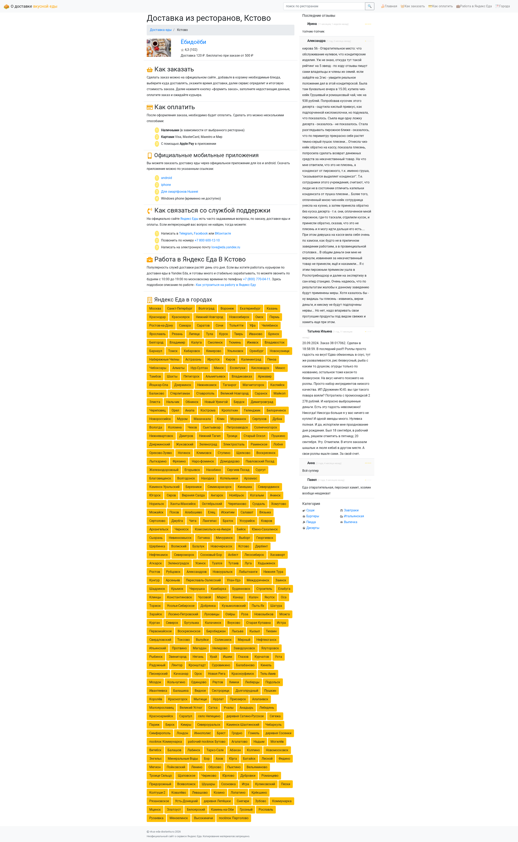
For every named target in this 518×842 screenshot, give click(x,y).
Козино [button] (219, 792)
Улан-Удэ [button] (234, 580)
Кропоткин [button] (230, 410)
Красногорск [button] (178, 699)
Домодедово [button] (230, 461)
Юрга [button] (233, 759)
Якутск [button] (269, 597)
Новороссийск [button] (160, 419)
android (166, 178)
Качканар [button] (181, 674)
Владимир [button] (177, 342)
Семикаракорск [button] (220, 487)
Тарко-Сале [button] (215, 750)
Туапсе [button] (217, 563)
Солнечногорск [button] (265, 427)
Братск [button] (228, 521)
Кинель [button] (266, 665)
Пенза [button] (271, 359)
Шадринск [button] (157, 589)
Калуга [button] (196, 342)
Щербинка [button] (157, 546)
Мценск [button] (155, 809)
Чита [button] (192, 521)
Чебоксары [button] (157, 368)
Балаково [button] (156, 393)
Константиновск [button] (179, 597)
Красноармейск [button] (161, 716)
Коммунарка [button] (282, 801)
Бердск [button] (239, 402)
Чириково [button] (208, 775)
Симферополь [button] (160, 733)
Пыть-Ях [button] (258, 606)
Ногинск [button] (184, 453)
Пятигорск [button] (192, 376)
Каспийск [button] (277, 385)
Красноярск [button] (181, 317)
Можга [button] (284, 614)
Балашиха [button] (181, 691)
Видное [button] (200, 691)
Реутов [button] (217, 682)
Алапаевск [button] (260, 699)
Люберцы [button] (252, 682)
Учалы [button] (229, 708)
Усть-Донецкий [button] (186, 801)
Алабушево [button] (193, 512)
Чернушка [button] (197, 589)
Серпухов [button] (259, 419)
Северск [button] (172, 623)
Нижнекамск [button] (207, 385)
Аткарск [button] (155, 563)
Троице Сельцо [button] (160, 775)
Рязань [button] (177, 334)
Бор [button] (207, 759)
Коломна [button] (175, 427)
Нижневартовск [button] (161, 436)
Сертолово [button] (157, 521)
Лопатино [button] (238, 792)
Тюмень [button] (235, 342)
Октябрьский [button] (212, 504)
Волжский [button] (178, 546)
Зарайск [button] (155, 614)
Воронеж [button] (227, 308)
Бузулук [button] (198, 546)
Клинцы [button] (155, 597)
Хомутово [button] (278, 504)
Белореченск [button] (276, 410)
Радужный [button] (157, 665)
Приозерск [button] (238, 699)
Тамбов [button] (155, 376)
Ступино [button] (224, 453)
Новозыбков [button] (263, 614)
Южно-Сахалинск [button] (265, 529)
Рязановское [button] (159, 801)
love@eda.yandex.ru (225, 247)
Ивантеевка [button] (158, 691)
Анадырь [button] (246, 708)
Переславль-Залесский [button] (203, 580)
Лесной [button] (267, 759)
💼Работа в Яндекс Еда (474, 6)
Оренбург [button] (256, 351)
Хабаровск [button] (192, 351)
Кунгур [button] (154, 580)
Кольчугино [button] (176, 682)
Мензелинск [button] (179, 818)
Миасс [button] (280, 368)
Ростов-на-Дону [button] (161, 325)
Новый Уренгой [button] (216, 402)
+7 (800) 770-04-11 (256, 279)
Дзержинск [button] (182, 385)
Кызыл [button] (254, 631)
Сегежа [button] (275, 716)
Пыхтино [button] (234, 767)
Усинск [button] (200, 563)
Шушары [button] (208, 784)
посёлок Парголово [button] (233, 818)
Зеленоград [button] (208, 444)
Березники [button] (194, 487)
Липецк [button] (194, 334)
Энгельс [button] (155, 759)
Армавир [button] (265, 376)
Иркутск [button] (213, 359)
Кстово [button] (243, 546)
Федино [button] (284, 759)
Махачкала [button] (202, 419)
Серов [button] (171, 495)
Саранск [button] (261, 393)
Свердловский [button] (160, 640)
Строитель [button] (264, 589)
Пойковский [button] (176, 767)
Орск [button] (198, 674)
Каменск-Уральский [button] (164, 487)
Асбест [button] (233, 555)
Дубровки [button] (247, 775)
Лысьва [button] (237, 631)
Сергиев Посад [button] (238, 470)
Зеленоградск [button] (178, 563)
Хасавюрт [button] (277, 555)
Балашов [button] (174, 750)
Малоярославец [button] (161, 708)
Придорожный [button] (160, 784)
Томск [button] (173, 351)
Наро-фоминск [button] (203, 461)
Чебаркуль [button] (273, 725)
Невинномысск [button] (180, 538)
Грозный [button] (246, 809)
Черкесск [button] (182, 529)
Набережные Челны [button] (164, 359)
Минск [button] (219, 368)
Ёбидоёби (193, 42)
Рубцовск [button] (173, 572)
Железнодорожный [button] (163, 470)
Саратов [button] (203, 325)
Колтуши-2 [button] (157, 792)
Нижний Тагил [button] (210, 436)
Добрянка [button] (208, 606)
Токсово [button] (183, 640)
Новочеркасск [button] (221, 546)
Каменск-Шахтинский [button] (242, 725)
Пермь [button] (274, 317)
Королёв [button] (155, 699)
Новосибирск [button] (239, 317)
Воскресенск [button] (266, 453)
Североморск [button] (184, 555)
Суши (310, 510)
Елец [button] (211, 512)
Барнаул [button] (155, 351)
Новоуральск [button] (223, 572)
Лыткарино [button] (158, 461)
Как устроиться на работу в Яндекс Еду (226, 285)
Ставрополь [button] (205, 393)
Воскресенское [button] (189, 631)
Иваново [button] (255, 334)
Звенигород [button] (178, 657)
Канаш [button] (238, 597)
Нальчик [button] (172, 402)
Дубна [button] (277, 419)
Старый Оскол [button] (254, 436)
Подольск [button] (272, 682)
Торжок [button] (155, 606)
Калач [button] (253, 597)
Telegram (185, 233)
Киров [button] (230, 359)
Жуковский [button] (184, 444)
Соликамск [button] (223, 640)
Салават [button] (247, 512)
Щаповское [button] (186, 775)
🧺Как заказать (412, 6)
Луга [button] (248, 563)
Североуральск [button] (208, 725)
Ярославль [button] (157, 334)
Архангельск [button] (159, 529)
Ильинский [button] (157, 648)
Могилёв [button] (277, 742)
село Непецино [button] (209, 716)
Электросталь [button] (234, 444)
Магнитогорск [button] (253, 385)
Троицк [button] (232, 436)
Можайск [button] (156, 512)
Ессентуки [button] (237, 368)
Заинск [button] (280, 580)
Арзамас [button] (250, 478)
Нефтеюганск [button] (266, 640)
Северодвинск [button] (268, 487)
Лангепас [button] (210, 521)
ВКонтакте (223, 233)
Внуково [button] (233, 623)
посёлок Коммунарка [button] (165, 742)
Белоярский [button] (196, 809)
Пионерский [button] (158, 674)
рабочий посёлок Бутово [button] (206, 742)
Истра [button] (281, 623)
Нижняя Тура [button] (273, 572)
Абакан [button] (235, 750)
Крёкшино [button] (259, 792)
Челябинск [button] (270, 325)
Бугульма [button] (191, 623)
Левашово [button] (200, 792)
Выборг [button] (244, 538)
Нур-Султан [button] (199, 368)
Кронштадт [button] (197, 665)
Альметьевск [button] (216, 376)
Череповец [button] (157, 410)
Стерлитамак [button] (180, 393)
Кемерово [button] (213, 351)
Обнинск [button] (192, 402)
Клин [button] (220, 419)
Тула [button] (209, 334)
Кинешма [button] (245, 487)
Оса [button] (284, 597)
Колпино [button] (253, 750)
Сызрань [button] (156, 538)
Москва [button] (155, 308)
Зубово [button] (260, 801)
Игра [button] (245, 784)
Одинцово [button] (198, 682)
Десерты (312, 528)
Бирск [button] (170, 725)
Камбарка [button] (218, 589)
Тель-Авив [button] (268, 674)
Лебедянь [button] (266, 708)
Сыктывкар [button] (212, 427)
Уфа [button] (252, 325)
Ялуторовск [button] (270, 648)
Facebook (201, 233)
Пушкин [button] (270, 691)
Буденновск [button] (241, 589)
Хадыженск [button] (266, 563)
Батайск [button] (249, 759)
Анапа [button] (189, 410)
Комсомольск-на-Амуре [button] (213, 529)
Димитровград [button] (262, 402)
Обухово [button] (214, 767)
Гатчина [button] (204, 538)
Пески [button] (285, 784)
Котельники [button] (229, 478)
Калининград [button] (251, 359)
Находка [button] (207, 478)
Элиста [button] (154, 402)
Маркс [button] (222, 597)
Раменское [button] (259, 444)
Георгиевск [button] (264, 538)
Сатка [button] (213, 708)
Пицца (311, 522)
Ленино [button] (196, 767)
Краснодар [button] (157, 317)
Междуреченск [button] (258, 580)
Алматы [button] (178, 368)
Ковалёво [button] (178, 792)
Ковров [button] (266, 521)
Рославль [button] (266, 809)
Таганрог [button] (230, 385)
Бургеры (312, 516)
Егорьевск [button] (192, 470)
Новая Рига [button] (216, 674)
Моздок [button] (155, 682)
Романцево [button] (269, 775)
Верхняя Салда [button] (193, 495)
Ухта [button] (278, 657)
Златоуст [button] (174, 809)
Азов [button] (219, 759)
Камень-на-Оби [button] (222, 809)
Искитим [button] (228, 512)
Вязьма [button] (265, 512)
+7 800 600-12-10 (207, 240)
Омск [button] (259, 317)
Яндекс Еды (189, 219)
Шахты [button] (172, 376)
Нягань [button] (198, 657)
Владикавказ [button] (242, 376)
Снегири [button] (243, 801)
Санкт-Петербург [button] (179, 308)
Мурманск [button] (238, 419)
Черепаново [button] (237, 504)
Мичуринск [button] (224, 538)
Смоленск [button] (215, 342)
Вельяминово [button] (257, 767)
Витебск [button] (155, 750)
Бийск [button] (241, 529)
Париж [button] (154, 725)
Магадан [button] (199, 648)
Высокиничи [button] (203, 818)
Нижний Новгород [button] (209, 317)
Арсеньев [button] (173, 580)
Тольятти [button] (236, 325)
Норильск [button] (156, 504)
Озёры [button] (230, 614)
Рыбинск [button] (156, 657)
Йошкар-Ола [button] (158, 385)
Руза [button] (244, 614)
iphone (166, 185)
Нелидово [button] (219, 648)
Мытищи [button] (200, 699)
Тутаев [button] (233, 563)
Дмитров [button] (186, 436)
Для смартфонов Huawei (179, 192)
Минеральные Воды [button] (183, 759)
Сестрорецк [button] (220, 691)
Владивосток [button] (275, 342)
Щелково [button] (243, 453)
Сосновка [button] (228, 784)
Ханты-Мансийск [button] (183, 504)
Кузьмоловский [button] (234, 606)
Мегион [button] (155, 767)
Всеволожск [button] (186, 784)
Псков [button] (174, 512)
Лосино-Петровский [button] (183, 614)
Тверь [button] (238, 334)
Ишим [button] (227, 657)
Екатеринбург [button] (250, 308)
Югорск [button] (155, 495)
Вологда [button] (155, 427)
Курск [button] (223, 334)
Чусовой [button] (204, 597)
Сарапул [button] (185, 716)
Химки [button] (234, 682)
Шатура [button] (276, 606)
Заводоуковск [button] (244, 648)
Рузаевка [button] (156, 818)
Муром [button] (182, 419)
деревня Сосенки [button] (278, 733)
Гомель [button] (253, 733)
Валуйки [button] (202, 640)
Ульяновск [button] (235, 351)
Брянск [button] (273, 334)
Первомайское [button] (160, 631)
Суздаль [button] (258, 504)
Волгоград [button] (206, 308)
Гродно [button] (237, 733)
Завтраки (351, 510)
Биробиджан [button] (216, 631)
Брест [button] (221, 733)
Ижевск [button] (253, 342)
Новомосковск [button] (277, 750)
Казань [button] (272, 308)
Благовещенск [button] (160, 478)
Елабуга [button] (284, 589)
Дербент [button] (261, 546)
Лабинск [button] (193, 750)
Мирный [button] (244, 640)
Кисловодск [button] (260, 368)
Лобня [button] (278, 444)
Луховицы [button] (211, 614)
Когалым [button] (257, 495)
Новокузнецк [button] (280, 351)
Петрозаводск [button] (237, 427)
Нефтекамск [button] (158, 555)
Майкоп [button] (280, 393)
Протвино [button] (179, 648)
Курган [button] (154, 623)
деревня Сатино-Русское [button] (245, 716)
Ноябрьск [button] (236, 495)
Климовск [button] (204, 453)
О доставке (33, 6)
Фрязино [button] (179, 461)
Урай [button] (213, 657)
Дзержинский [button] (159, 444)
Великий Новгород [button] (235, 393)
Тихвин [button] (271, 631)
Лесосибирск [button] (254, 555)
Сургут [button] (261, 470)
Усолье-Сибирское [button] (180, 606)
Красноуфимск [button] (242, 674)
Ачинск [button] (275, 495)
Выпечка (350, 522)
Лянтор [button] (177, 665)
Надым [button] (259, 742)
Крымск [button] (177, 589)
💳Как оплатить (440, 6)
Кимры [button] (186, 725)
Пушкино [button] (278, 436)
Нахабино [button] (213, 470)
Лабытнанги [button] (248, 572)
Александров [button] (197, 572)
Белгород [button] (156, 342)
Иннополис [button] (202, 733)
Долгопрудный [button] (247, 691)
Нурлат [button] (218, 699)
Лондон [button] (182, 733)
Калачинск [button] (213, 623)
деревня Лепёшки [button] (217, 801)
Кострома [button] (208, 410)
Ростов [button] (154, 572)
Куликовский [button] (265, 784)
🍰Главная (389, 6)
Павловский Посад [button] (260, 461)
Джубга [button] (177, 521)
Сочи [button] (219, 325)
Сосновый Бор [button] (211, 555)
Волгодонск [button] (186, 478)
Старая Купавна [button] (258, 623)
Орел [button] (175, 410)
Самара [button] (185, 325)
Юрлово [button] (228, 775)
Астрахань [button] (193, 359)
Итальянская (354, 516)
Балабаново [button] (245, 665)
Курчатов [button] (262, 657)
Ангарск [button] (217, 495)
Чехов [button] (192, 427)
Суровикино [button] (221, 665)
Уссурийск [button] (247, 521)
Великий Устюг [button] (191, 708)
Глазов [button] (243, 657)
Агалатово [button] (239, 742)
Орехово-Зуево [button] (160, 453)
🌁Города (502, 6)
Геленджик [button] (252, 410)
